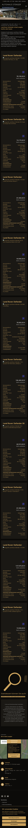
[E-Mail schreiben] (8, 796)
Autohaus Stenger (11, 4)
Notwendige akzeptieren (14, 817)
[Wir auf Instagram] (5, 796)
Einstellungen (14, 821)
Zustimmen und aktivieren (14, 755)
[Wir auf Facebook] (2, 796)
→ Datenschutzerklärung (6, 804)
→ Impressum (4, 802)
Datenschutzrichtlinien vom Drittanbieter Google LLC (13, 750)
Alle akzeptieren (14, 824)
